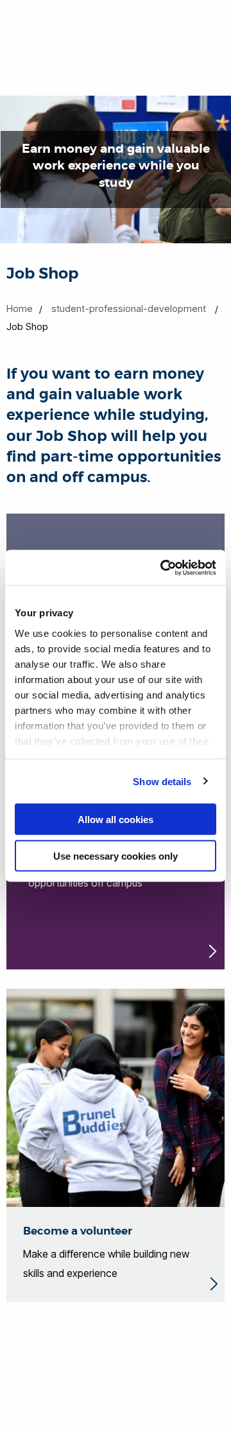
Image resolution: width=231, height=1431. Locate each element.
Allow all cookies (115, 819)
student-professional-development (128, 308)
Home (19, 308)
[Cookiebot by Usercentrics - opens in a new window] (163, 567)
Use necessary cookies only (115, 855)
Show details (162, 781)
